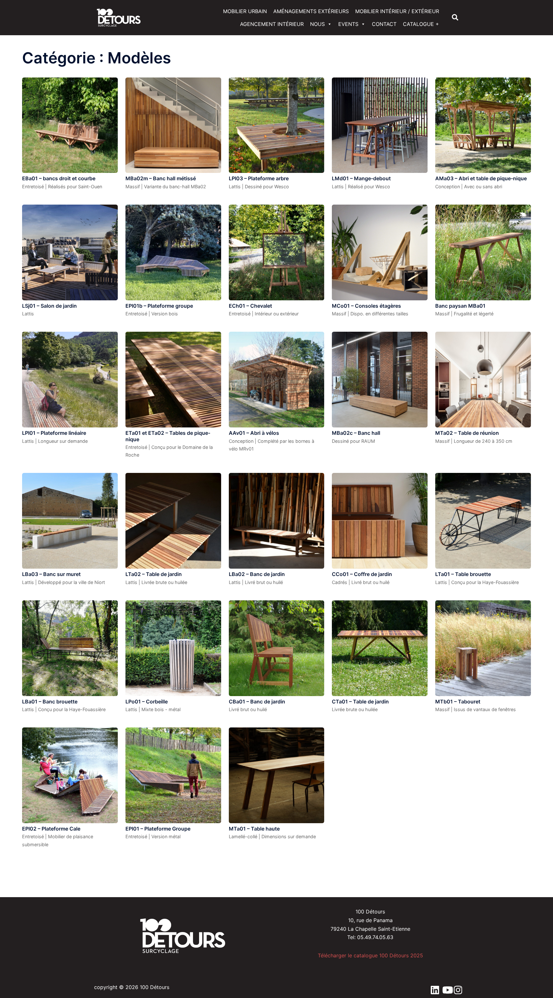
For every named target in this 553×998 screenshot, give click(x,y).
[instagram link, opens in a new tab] (456, 987)
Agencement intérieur (272, 24)
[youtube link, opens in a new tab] (444, 987)
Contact (384, 24)
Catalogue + (421, 24)
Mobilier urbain (245, 11)
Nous (317, 24)
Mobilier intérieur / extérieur (397, 11)
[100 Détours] (118, 17)
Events (348, 24)
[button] (455, 17)
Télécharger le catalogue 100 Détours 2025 (370, 955)
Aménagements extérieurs (311, 11)
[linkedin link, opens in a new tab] (433, 987)
